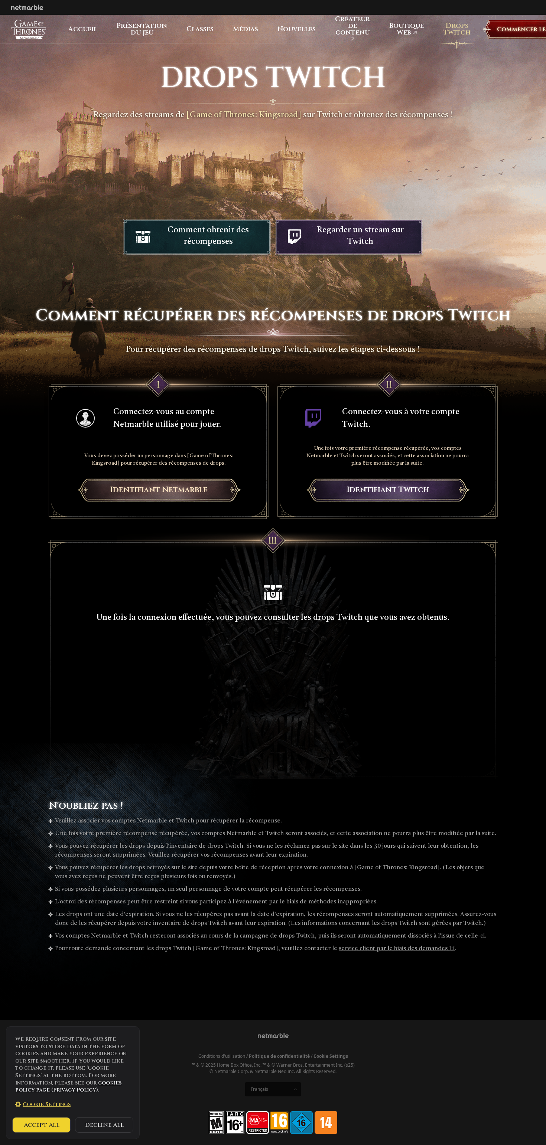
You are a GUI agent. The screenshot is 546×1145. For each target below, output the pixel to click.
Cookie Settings (330, 1056)
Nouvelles (296, 29)
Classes (200, 29)
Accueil (82, 29)
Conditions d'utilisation (221, 1056)
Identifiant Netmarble (159, 490)
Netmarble (27, 7)
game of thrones (28, 29)
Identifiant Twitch (388, 490)
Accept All (41, 1125)
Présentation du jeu (142, 29)
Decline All (104, 1125)
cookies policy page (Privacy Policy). (68, 1086)
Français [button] (259, 1089)
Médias (245, 29)
